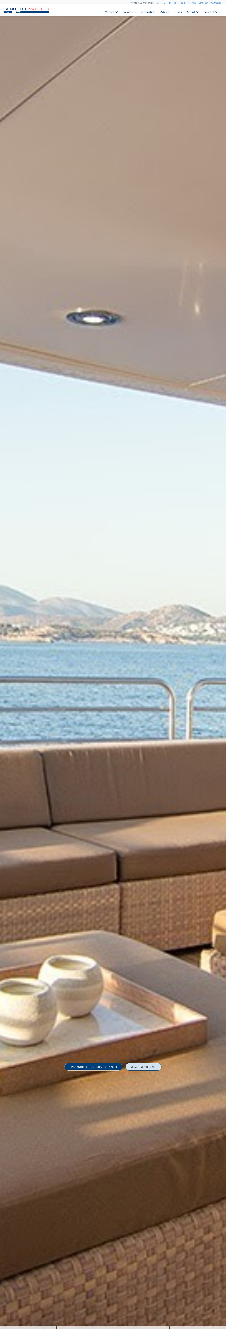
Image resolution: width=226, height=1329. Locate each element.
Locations (129, 11)
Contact (208, 11)
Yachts (109, 11)
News (178, 11)
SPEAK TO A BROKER (144, 1067)
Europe (172, 2)
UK (165, 2)
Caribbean (203, 2)
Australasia (216, 2)
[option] (113, 664)
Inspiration (148, 11)
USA (159, 2)
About (191, 11)
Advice (164, 11)
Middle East (184, 2)
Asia (194, 2)
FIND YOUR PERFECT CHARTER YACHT (93, 1067)
